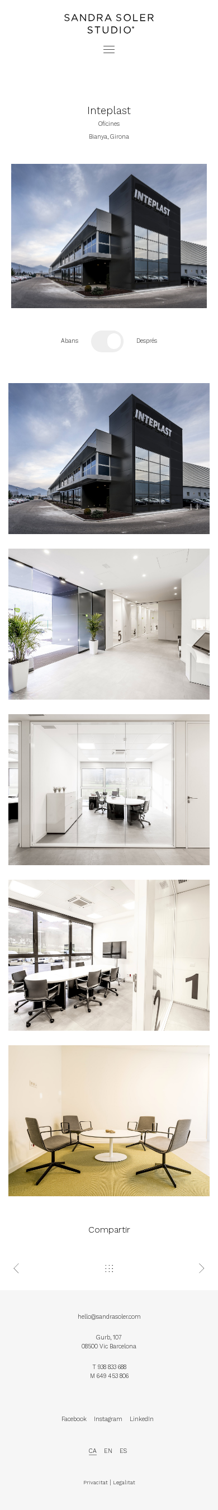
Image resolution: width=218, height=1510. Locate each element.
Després (146, 341)
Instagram (108, 1419)
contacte (109, 12)
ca (93, 1451)
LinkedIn (142, 1419)
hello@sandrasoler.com (109, 1316)
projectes (109, 4)
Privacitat (95, 1482)
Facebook (74, 1419)
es (123, 1451)
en (108, 1451)
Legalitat (124, 1482)
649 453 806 (113, 1376)
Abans (69, 341)
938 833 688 (112, 1367)
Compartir (109, 1229)
